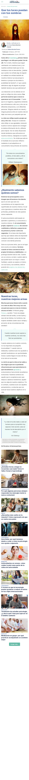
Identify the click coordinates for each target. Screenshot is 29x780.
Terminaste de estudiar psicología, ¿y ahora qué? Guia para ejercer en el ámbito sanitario (14, 614)
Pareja (3, 513)
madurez (16, 225)
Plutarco (4, 313)
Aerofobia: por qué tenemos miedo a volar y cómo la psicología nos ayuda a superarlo (14, 541)
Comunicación (5, 489)
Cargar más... (14, 644)
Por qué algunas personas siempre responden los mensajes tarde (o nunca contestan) (14, 493)
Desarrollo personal (12, 6)
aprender (16, 369)
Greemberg (13, 58)
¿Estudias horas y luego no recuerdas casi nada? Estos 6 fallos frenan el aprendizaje (12, 469)
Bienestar (3, 6)
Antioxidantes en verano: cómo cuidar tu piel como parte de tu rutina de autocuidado (13, 565)
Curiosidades (5, 537)
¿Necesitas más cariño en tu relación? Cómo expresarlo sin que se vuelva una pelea (14, 517)
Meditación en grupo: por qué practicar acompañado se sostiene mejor (14, 638)
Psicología (4, 465)
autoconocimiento (7, 138)
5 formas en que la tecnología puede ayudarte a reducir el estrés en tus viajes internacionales (14, 589)
